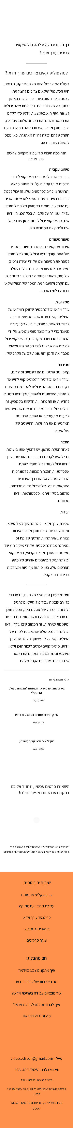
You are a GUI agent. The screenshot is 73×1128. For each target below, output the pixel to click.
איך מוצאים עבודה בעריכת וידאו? (36, 993)
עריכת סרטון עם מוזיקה (36, 906)
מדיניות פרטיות (44, 1080)
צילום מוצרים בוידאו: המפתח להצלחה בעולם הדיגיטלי (37, 690)
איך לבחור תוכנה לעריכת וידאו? (36, 1004)
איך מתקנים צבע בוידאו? (36, 970)
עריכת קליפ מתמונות (36, 894)
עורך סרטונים (37, 940)
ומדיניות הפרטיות (13, 851)
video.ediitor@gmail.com (32, 1058)
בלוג (48, 44)
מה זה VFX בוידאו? (37, 1016)
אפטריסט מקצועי (37, 928)
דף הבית (62, 44)
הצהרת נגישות (28, 1080)
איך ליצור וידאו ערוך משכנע (36, 741)
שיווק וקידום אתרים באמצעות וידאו (36, 715)
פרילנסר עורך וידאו (36, 917)
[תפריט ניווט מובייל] (5, 15)
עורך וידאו (61, 176)
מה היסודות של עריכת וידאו (36, 981)
